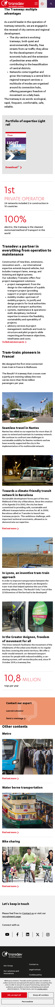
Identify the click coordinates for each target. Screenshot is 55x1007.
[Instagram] (48, 934)
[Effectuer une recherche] (51, 4)
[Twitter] (38, 934)
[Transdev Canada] (12, 4)
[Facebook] (17, 934)
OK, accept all (14, 995)
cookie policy (42, 989)
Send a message (14, 718)
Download (11, 167)
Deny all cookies (41, 995)
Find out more (9, 529)
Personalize (27, 1002)
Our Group (8, 966)
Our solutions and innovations (11, 972)
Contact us (28, 913)
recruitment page (11, 917)
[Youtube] (7, 934)
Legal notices (34, 970)
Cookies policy (35, 975)
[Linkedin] (27, 934)
